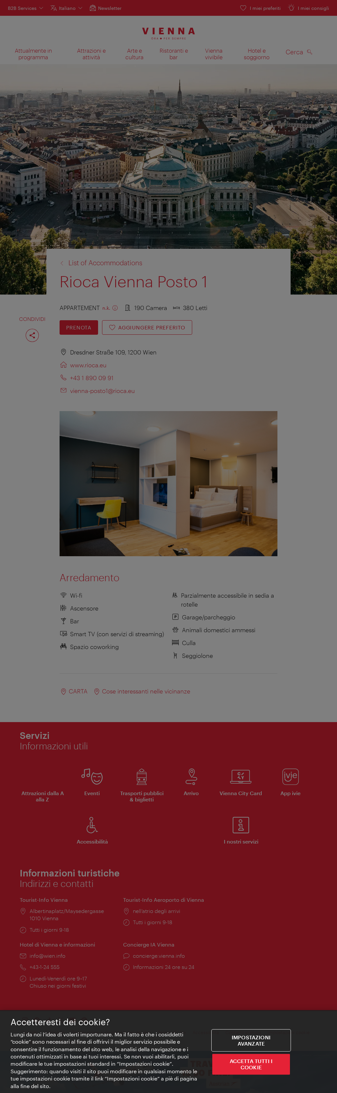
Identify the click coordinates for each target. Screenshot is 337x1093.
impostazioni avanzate (251, 1040)
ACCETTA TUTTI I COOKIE (251, 1064)
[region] (168, 1051)
